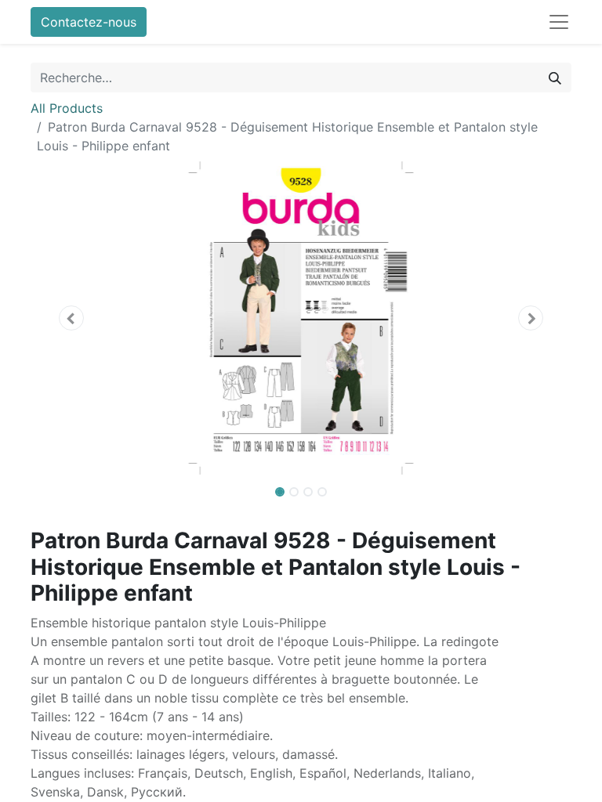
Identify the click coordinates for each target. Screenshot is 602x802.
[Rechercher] (555, 77)
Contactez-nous (88, 22)
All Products (67, 108)
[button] (71, 318)
